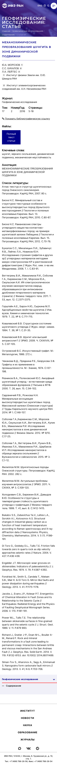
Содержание (8, 35)
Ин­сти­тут (27, 710)
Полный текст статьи (11, 137)
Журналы (28, 739)
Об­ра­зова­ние (27, 732)
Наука (27, 725)
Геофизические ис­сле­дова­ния (20, 679)
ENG (40, 5)
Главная (6, 31)
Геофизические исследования (27, 31)
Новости (27, 718)
